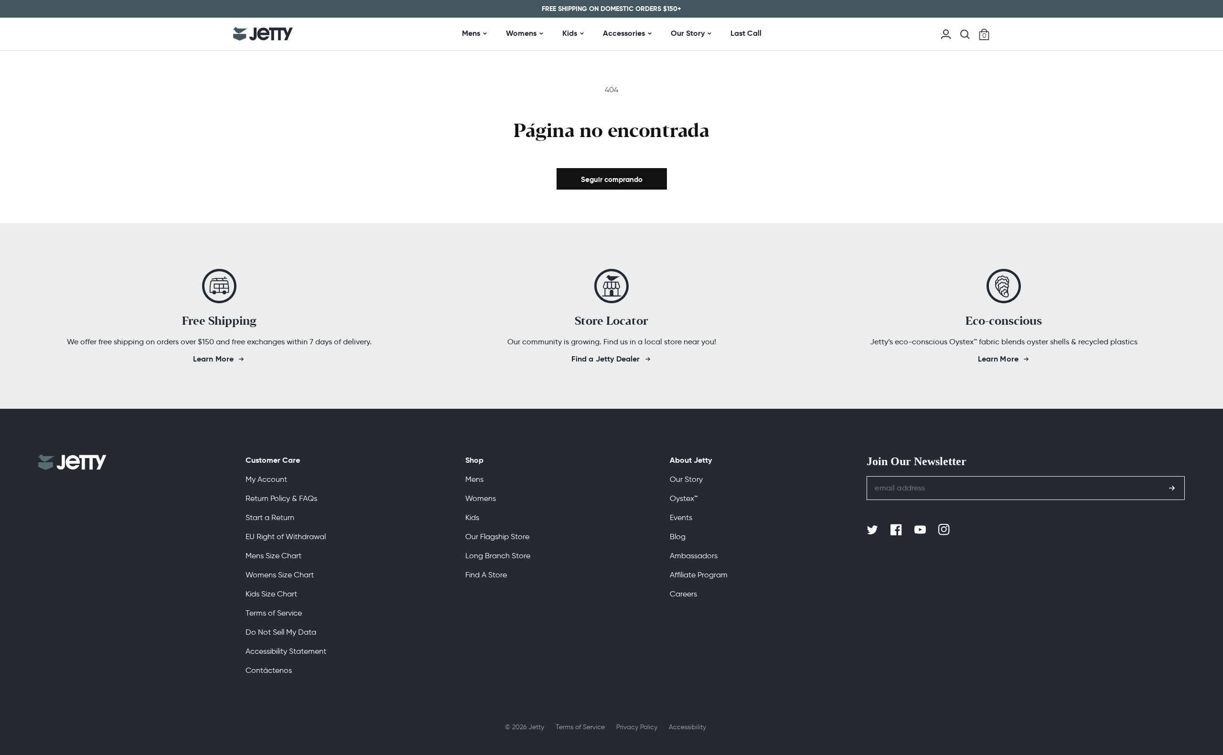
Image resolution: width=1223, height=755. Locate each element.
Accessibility (687, 727)
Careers (683, 593)
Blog (678, 536)
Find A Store (486, 574)
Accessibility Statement (286, 651)
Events (681, 517)
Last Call (746, 33)
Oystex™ (683, 498)
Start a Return (270, 517)
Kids (569, 33)
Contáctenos (269, 670)
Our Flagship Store (497, 536)
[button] (965, 34)
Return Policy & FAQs (281, 498)
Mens (471, 33)
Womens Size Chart (280, 574)
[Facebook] (897, 530)
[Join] (1172, 488)
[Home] (263, 34)
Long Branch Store (497, 555)
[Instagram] (945, 530)
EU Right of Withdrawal (286, 536)
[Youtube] (921, 530)
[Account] (946, 33)
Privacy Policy (636, 727)
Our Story (688, 33)
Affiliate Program (699, 574)
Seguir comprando (612, 179)
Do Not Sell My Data (281, 632)
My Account (266, 479)
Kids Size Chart (271, 593)
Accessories (624, 33)
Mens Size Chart (273, 555)
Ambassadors (694, 555)
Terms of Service (274, 612)
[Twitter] (873, 530)
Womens (521, 33)
